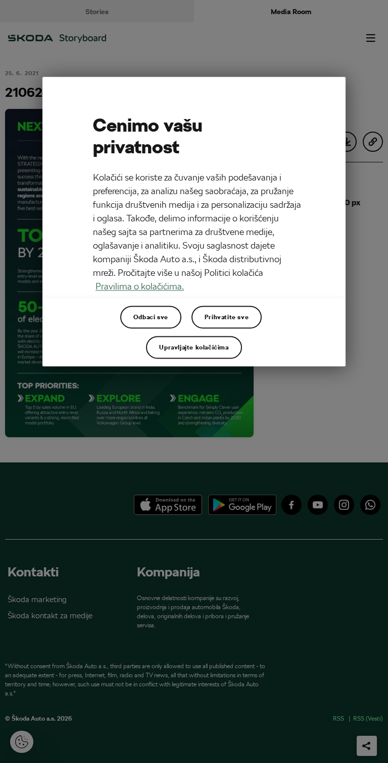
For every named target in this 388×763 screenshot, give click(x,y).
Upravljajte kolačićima (193, 347)
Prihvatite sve (227, 317)
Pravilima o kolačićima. (139, 286)
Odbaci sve (150, 317)
